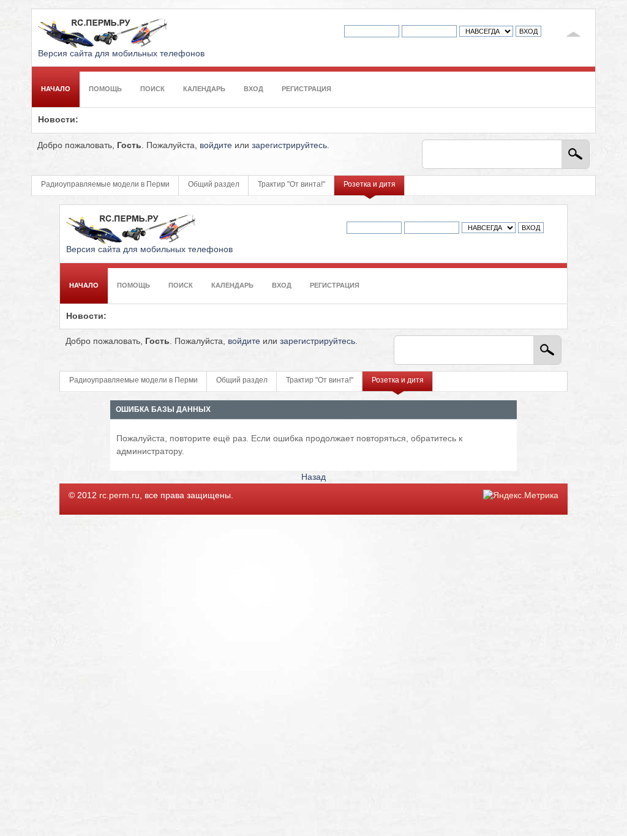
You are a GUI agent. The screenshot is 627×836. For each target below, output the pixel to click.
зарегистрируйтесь (289, 145)
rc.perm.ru (119, 495)
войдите (216, 145)
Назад (313, 477)
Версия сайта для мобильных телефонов (121, 53)
